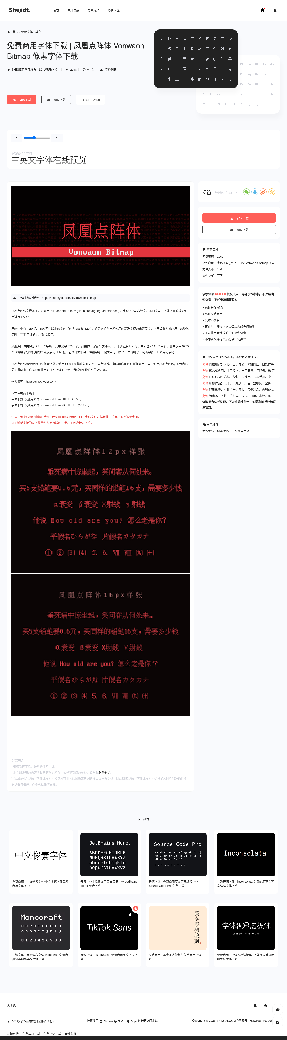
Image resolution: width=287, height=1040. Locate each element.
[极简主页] (262, 11)
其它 (38, 31)
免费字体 (114, 10)
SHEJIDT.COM (226, 1021)
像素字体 (223, 431)
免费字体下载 (52, 1034)
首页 (56, 10)
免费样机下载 (31, 1034)
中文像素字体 (240, 431)
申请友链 (70, 1034)
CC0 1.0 (220, 294)
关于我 (11, 1005)
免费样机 (93, 10)
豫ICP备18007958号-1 (265, 1021)
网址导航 (73, 10)
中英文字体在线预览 (49, 160)
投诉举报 (110, 69)
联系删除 (104, 772)
